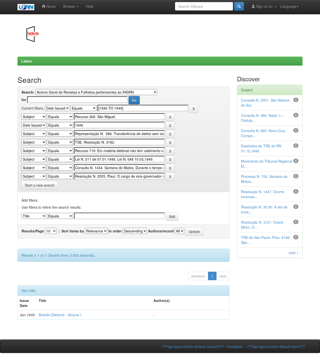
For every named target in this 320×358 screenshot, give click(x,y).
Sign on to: (264, 6)
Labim (26, 61)
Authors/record (161, 230)
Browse (69, 6)
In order (115, 230)
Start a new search (39, 185)
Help (89, 6)
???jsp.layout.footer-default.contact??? (193, 346)
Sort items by (73, 230)
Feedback (235, 346)
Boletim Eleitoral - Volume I (60, 314)
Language (288, 6)
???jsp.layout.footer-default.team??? (276, 346)
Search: (28, 92)
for (24, 99)
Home (50, 6)
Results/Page (33, 230)
